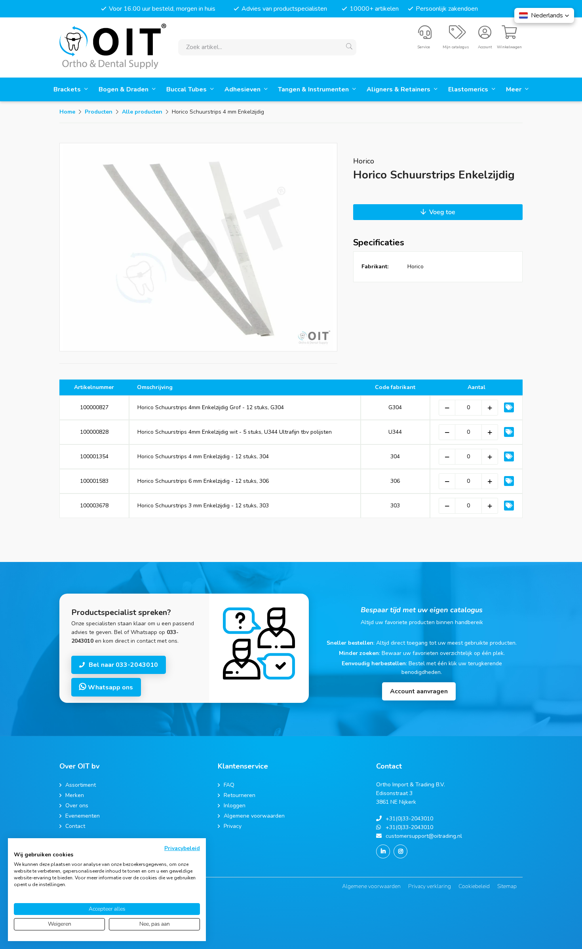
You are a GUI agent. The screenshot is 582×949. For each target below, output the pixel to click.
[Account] (484, 35)
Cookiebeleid (474, 886)
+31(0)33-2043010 (409, 818)
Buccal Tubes (187, 89)
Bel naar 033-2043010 (123, 665)
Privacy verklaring (429, 886)
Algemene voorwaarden (371, 886)
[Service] (425, 35)
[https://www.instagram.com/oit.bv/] (400, 851)
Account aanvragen (419, 691)
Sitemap (507, 886)
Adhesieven (243, 89)
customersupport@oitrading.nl (424, 836)
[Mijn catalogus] (457, 35)
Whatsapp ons (109, 687)
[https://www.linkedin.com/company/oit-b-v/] (383, 851)
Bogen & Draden (124, 89)
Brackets (67, 89)
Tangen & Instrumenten (314, 89)
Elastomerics (469, 89)
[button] (544, 15)
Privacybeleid (182, 848)
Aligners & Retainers (399, 89)
